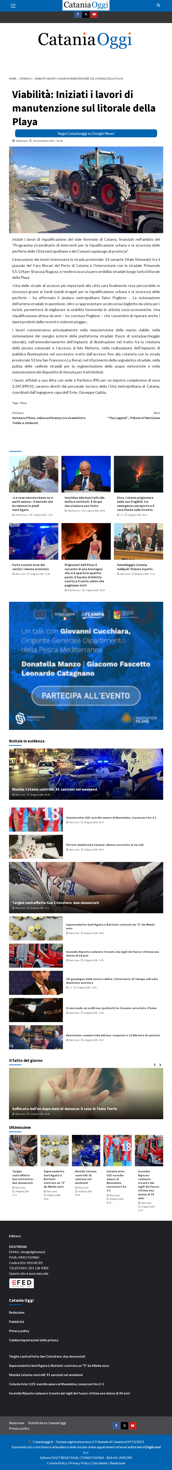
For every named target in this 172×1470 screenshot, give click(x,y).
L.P (121, 514)
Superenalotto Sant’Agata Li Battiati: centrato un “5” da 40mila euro (54, 1178)
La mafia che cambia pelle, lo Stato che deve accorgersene (61, 1108)
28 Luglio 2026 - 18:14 (42, 1113)
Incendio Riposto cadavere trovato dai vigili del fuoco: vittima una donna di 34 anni (148, 1184)
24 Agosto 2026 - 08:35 (94, 822)
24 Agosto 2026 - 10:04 (94, 933)
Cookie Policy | (58, 1463)
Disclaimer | (101, 1463)
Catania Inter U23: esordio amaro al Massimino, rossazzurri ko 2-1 (111, 817)
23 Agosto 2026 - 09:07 (94, 849)
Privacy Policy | (80, 1463)
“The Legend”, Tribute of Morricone (133, 415)
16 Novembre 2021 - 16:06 (48, 140)
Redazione (22, 140)
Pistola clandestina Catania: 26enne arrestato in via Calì (104, 845)
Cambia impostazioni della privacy (33, 1340)
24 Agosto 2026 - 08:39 (40, 794)
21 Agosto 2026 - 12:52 (94, 1040)
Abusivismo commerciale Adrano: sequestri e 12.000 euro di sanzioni (113, 1035)
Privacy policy (19, 1331)
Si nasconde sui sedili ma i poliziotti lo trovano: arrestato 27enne (111, 1008)
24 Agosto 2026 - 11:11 (40, 908)
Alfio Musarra (21, 514)
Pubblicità (16, 1321)
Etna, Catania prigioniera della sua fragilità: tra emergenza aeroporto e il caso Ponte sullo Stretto (135, 504)
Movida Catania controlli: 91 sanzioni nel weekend (54, 789)
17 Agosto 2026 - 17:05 (42, 514)
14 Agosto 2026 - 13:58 (40, 573)
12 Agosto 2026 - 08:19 (95, 590)
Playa (23, 403)
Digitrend (153, 1447)
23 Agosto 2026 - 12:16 (94, 960)
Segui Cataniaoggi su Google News (86, 133)
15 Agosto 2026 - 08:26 (95, 510)
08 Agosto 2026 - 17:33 (145, 573)
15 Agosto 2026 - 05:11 (137, 514)
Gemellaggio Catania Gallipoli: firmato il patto (135, 567)
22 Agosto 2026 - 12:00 (94, 1012)
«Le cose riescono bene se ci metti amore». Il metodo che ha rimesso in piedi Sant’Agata (32, 504)
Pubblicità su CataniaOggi (47, 1423)
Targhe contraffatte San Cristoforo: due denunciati (55, 902)
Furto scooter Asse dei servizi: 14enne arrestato (30, 567)
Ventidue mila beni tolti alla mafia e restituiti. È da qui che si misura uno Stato (84, 502)
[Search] (158, 5)
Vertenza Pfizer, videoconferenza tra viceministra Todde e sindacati (48, 418)
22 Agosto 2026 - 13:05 (86, 987)
